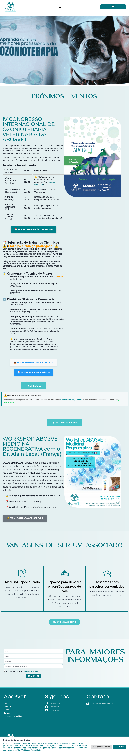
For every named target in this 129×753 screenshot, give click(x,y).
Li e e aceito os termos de (22, 671)
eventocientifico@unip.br (71, 400)
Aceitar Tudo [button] (119, 747)
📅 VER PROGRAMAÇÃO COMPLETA (33, 229)
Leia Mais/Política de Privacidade (27, 750)
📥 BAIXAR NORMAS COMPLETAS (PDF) (33, 362)
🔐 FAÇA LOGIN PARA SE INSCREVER (25, 518)
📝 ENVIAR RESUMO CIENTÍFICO (34, 372)
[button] (60, 8)
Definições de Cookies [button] (101, 747)
